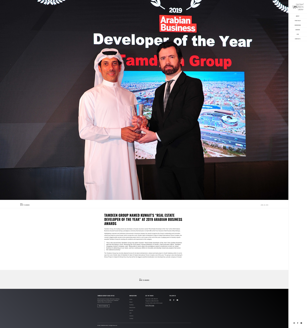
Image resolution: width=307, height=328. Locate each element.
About (130, 302)
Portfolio (298, 20)
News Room (132, 307)
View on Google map (103, 305)
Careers (131, 316)
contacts (298, 39)
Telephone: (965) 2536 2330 (151, 301)
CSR (298, 34)
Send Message (149, 305)
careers (297, 29)
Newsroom (298, 25)
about (297, 16)
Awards (131, 310)
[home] (298, 6)
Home (130, 299)
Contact (131, 318)
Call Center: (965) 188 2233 (151, 298)
